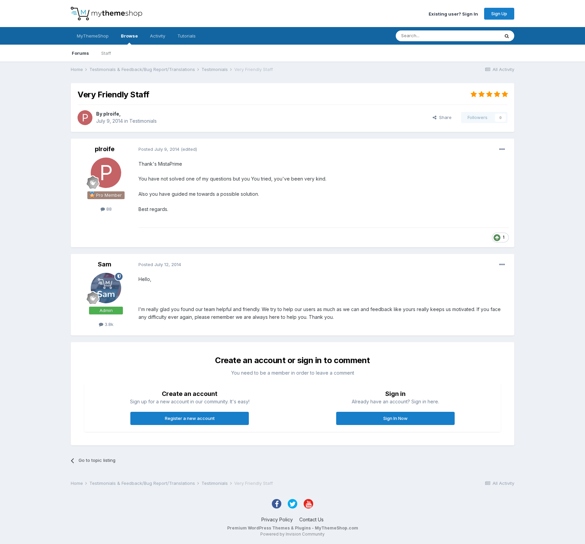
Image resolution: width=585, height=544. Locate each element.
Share (444, 117)
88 (108, 209)
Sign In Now (395, 418)
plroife (111, 114)
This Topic (479, 35)
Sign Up (499, 13)
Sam (104, 264)
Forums (80, 53)
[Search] (506, 35)
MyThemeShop (93, 36)
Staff (106, 53)
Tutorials (186, 36)
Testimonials (143, 121)
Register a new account (190, 418)
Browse (129, 36)
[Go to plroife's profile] (85, 117)
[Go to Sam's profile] (106, 288)
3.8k (108, 324)
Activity (157, 36)
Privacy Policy (277, 519)
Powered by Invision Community (292, 534)
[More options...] (502, 149)
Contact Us (311, 519)
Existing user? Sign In (453, 13)
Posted (158, 149)
